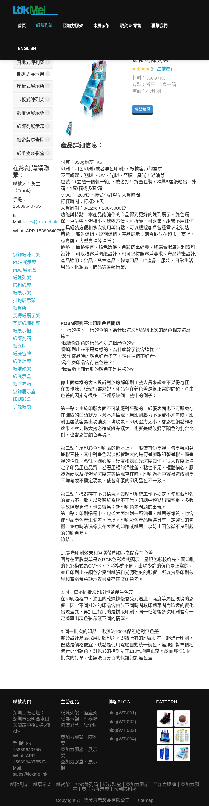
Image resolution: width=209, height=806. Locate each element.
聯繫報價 (142, 109)
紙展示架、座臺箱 (79, 719)
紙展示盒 (22, 376)
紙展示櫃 (22, 330)
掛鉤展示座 (24, 391)
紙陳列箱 (22, 338)
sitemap (145, 800)
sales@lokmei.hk (39, 221)
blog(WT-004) (122, 738)
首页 (22, 25)
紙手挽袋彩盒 (30, 153)
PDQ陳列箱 (86, 784)
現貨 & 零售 (130, 25)
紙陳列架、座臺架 (79, 712)
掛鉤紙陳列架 (26, 254)
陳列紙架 (22, 285)
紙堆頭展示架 (30, 113)
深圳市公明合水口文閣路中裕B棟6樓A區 (31, 725)
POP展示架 (24, 262)
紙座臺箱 (22, 384)
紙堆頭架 (22, 368)
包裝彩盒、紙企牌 (79, 725)
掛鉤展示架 (24, 300)
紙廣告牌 (22, 353)
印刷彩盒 (22, 399)
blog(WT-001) (122, 712)
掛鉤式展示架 (30, 74)
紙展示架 (22, 292)
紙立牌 (20, 346)
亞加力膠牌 (164, 784)
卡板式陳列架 (30, 99)
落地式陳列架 (30, 62)
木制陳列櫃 (125, 789)
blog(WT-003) (122, 730)
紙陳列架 (44, 25)
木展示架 (101, 25)
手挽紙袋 (22, 406)
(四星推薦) (161, 68)
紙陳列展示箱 (30, 126)
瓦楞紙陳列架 (26, 323)
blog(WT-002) (122, 721)
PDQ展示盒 (24, 270)
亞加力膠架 (73, 25)
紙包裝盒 (112, 784)
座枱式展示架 (30, 86)
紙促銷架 (22, 361)
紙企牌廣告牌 (30, 140)
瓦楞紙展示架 (26, 315)
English (27, 48)
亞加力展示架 (95, 789)
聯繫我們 (159, 25)
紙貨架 (20, 308)
